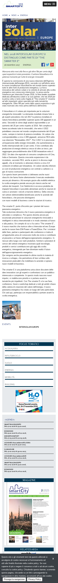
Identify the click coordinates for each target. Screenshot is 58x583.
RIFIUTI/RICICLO (12, 355)
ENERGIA (24, 15)
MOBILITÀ (10, 377)
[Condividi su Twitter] (48, 64)
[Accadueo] (29, 401)
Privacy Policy (34, 579)
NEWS (14, 15)
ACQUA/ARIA (11, 348)
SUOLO (8, 363)
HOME (5, 15)
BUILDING (10, 384)
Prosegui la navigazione (14, 579)
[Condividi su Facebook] (43, 64)
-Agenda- (9, 419)
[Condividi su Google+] (52, 64)
